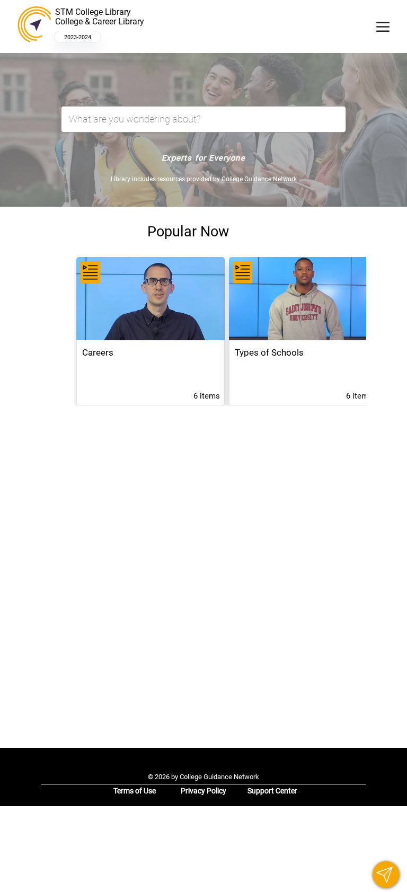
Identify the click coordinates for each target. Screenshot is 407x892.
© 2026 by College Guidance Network (203, 777)
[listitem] (150, 331)
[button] (386, 874)
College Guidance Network (259, 179)
